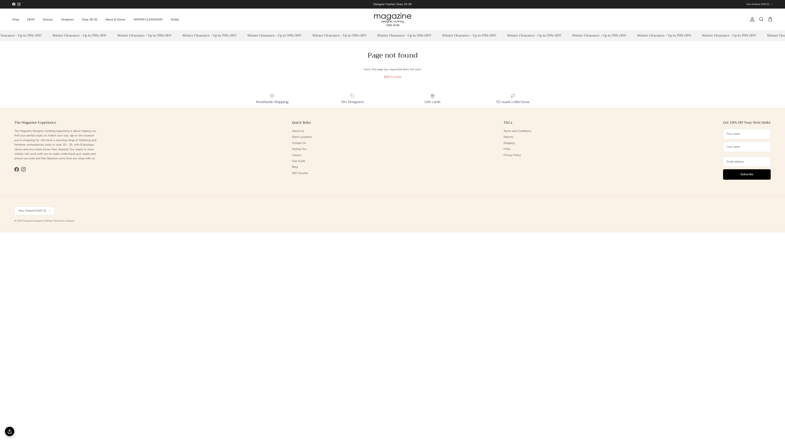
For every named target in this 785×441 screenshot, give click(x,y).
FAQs (507, 149)
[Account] (751, 19)
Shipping (509, 143)
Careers (297, 155)
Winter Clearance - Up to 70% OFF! (76, 35)
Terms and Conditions (517, 131)
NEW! (31, 19)
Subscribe (746, 174)
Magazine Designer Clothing (37, 220)
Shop (15, 19)
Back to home (392, 77)
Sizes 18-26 (89, 19)
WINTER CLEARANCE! (148, 19)
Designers (67, 19)
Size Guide (298, 161)
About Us (298, 131)
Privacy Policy (512, 155)
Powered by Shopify (63, 220)
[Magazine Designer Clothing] (393, 19)
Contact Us (299, 143)
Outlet (175, 19)
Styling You (299, 149)
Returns (509, 137)
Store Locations (302, 137)
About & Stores (115, 19)
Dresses (48, 19)
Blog (295, 167)
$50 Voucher (300, 173)
